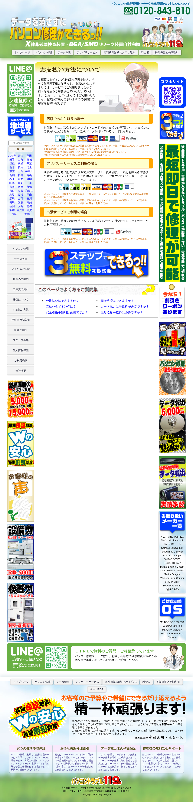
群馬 (20, 167)
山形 (20, 159)
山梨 (20, 171)
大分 (20, 206)
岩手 (12, 159)
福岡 (12, 206)
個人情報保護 (21, 350)
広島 (12, 198)
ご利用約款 (20, 360)
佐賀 (29, 210)
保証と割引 (20, 329)
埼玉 (29, 167)
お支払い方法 (21, 309)
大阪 (12, 186)
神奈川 (29, 171)
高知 (29, 202)
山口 (20, 198)
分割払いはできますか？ (62, 300)
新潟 (12, 175)
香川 (29, 198)
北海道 (12, 155)
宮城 (29, 159)
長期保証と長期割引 (167, 52)
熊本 (12, 210)
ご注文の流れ (21, 289)
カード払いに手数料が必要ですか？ (125, 306)
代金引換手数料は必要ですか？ (67, 312)
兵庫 (20, 186)
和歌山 (29, 190)
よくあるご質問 (20, 268)
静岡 (29, 179)
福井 (20, 179)
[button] (20, 149)
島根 (20, 194)
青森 (20, 155)
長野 (20, 175)
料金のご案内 (21, 279)
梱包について (21, 299)
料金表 (145, 52)
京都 (29, 186)
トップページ (22, 52)
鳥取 (12, 194)
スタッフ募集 (21, 340)
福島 (12, 163)
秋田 (29, 155)
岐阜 (12, 182)
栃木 (12, 167)
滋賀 (20, 190)
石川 (12, 179)
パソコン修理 (44, 52)
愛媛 (20, 202)
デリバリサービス (87, 52)
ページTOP (96, 689)
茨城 (20, 163)
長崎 (14, 214)
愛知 (20, 182)
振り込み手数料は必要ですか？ (122, 312)
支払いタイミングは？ (61, 306)
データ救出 (64, 52)
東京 (12, 171)
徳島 (12, 202)
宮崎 (29, 206)
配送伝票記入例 (20, 319)
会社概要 (20, 370)
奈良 (12, 190)
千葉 (29, 163)
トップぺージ (21, 681)
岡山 (29, 194)
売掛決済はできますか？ (117, 300)
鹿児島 (21, 210)
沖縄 (27, 214)
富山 (29, 175)
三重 (29, 182)
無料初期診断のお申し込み (119, 52)
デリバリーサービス (87, 681)
